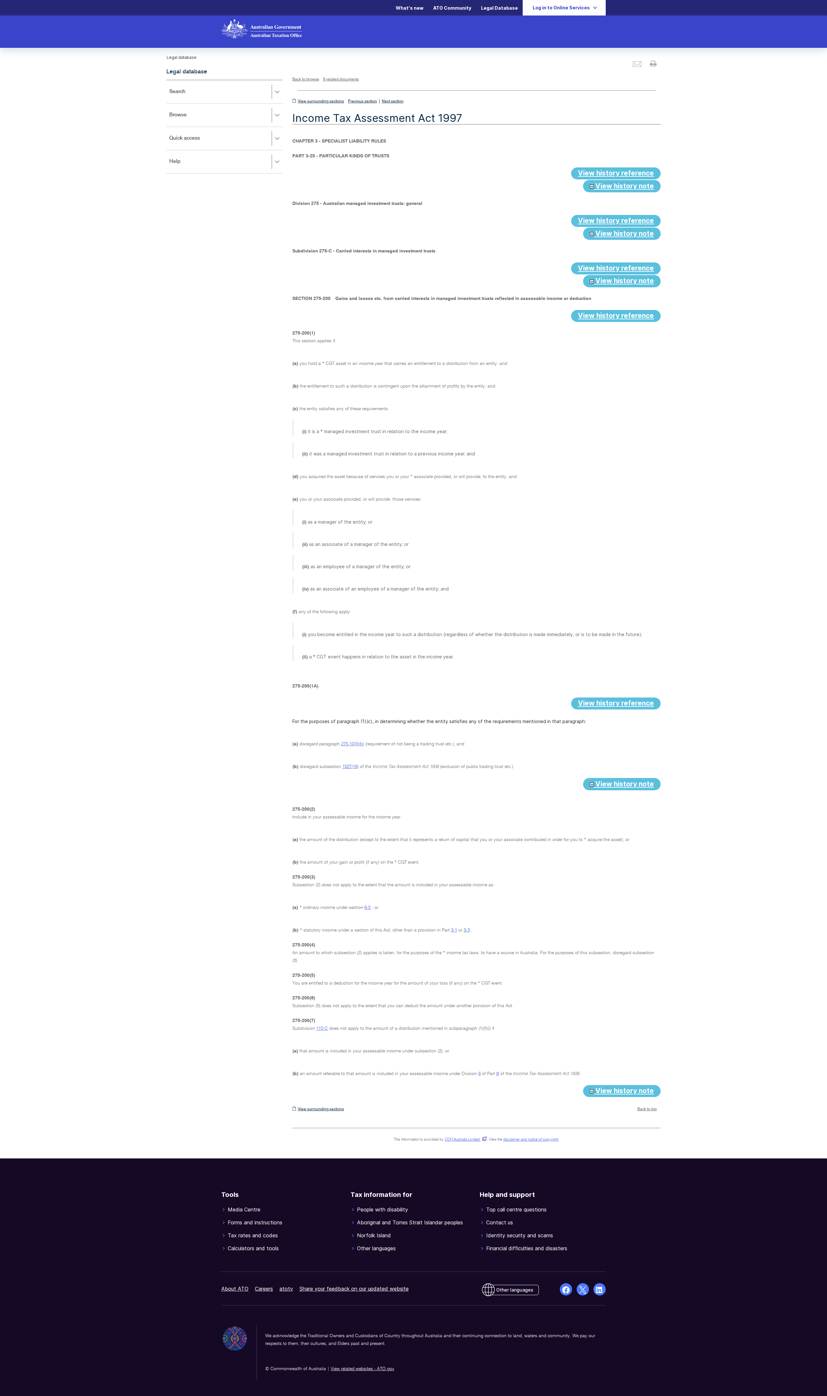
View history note (624, 186)
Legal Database (499, 8)
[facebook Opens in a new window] (566, 1289)
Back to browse (305, 79)
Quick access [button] (194, 142)
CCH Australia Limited (465, 1140)
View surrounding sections (321, 101)
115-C (322, 1028)
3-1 (454, 930)
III (497, 1073)
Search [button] (186, 96)
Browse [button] (187, 119)
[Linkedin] (599, 1289)
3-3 (467, 930)
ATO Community (452, 8)
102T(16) (350, 766)
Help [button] (184, 166)
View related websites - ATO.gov (362, 1369)
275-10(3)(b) (352, 744)
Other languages (514, 1290)
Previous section (362, 101)
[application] (224, 127)
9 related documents (341, 79)
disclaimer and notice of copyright (530, 1140)
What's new (410, 8)
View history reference (616, 173)
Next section (392, 101)
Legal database (186, 72)
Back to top (647, 1109)
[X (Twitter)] (583, 1289)
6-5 (367, 907)
